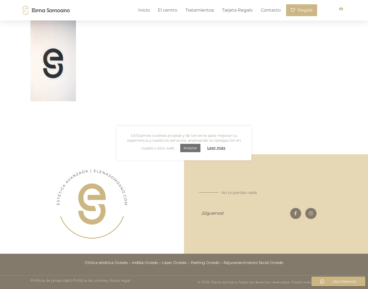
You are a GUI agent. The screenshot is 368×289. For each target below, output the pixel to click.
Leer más (216, 148)
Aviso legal (120, 280)
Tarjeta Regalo (237, 10)
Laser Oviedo (174, 262)
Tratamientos (199, 10)
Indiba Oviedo (145, 262)
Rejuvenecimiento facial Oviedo (253, 262)
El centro (167, 10)
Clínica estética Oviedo (106, 262)
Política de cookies (90, 280)
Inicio (144, 10)
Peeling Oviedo (205, 262)
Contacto (271, 10)
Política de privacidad (50, 280)
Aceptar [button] (190, 148)
